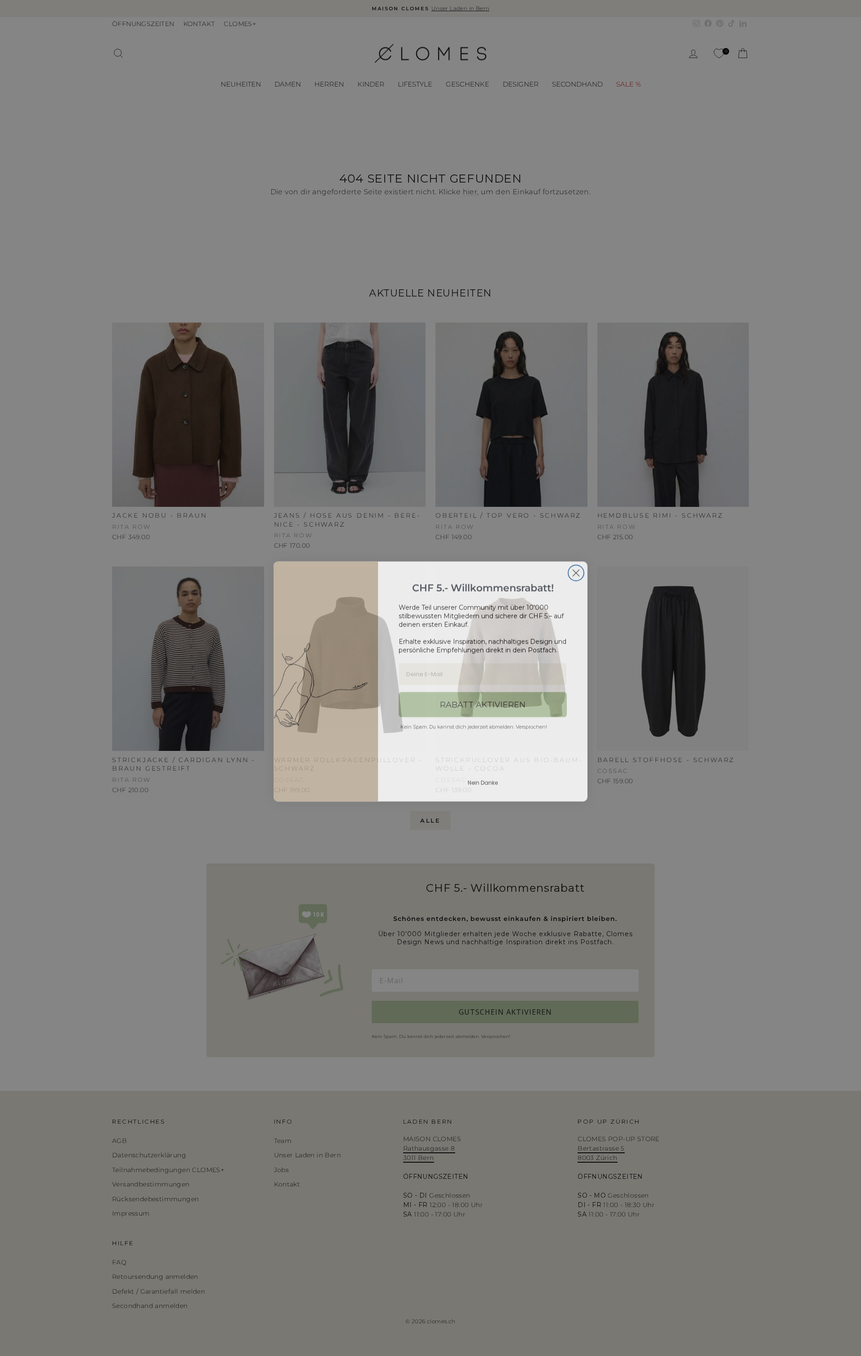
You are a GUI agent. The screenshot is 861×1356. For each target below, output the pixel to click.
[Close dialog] (576, 569)
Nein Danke (483, 779)
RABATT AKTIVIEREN (483, 701)
